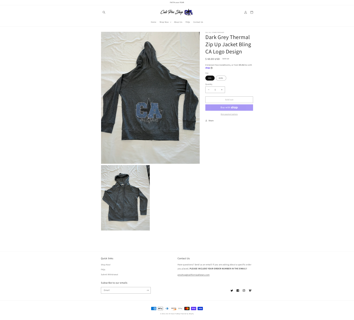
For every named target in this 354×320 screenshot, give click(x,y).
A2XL (221, 78)
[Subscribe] (148, 290)
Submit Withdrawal (109, 274)
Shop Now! (106, 264)
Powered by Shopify (187, 314)
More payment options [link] (229, 114)
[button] (104, 12)
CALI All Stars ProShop (173, 314)
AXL (210, 78)
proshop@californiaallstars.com (194, 274)
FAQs (103, 269)
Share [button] (211, 120)
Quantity (208, 84)
